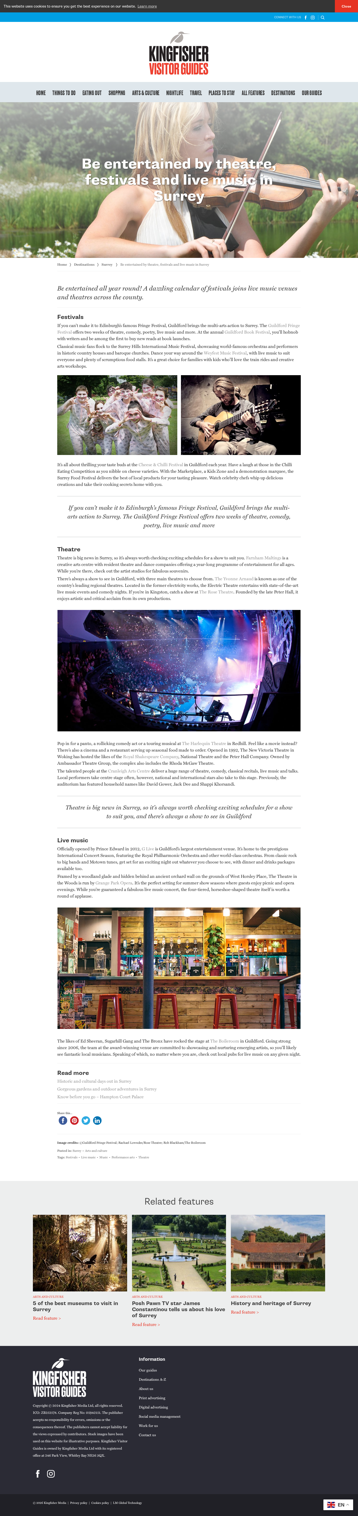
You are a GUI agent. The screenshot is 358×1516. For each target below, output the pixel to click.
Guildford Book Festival (247, 331)
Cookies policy (100, 1502)
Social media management (159, 1416)
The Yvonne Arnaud (234, 578)
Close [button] (346, 6)
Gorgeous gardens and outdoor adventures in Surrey (107, 1088)
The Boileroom (224, 1040)
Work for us (148, 1425)
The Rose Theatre (216, 591)
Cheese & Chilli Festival (161, 464)
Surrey (107, 264)
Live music (88, 1157)
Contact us (147, 1434)
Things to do (64, 92)
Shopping (117, 92)
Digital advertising (153, 1407)
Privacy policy (78, 1502)
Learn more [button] (147, 6)
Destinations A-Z (152, 1379)
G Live (148, 848)
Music (103, 1157)
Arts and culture (96, 1150)
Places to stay (222, 92)
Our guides (312, 92)
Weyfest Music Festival (225, 352)
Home (41, 92)
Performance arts (123, 1157)
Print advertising (152, 1397)
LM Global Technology (127, 1502)
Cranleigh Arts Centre (129, 770)
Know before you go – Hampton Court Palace (100, 1096)
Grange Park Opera (113, 882)
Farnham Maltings (263, 557)
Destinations (283, 92)
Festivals (71, 1157)
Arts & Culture (146, 92)
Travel (196, 92)
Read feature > (47, 1318)
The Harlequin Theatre (204, 743)
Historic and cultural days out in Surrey (94, 1081)
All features (253, 92)
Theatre (143, 1157)
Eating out (92, 92)
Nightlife (174, 92)
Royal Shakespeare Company (150, 756)
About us (146, 1388)
